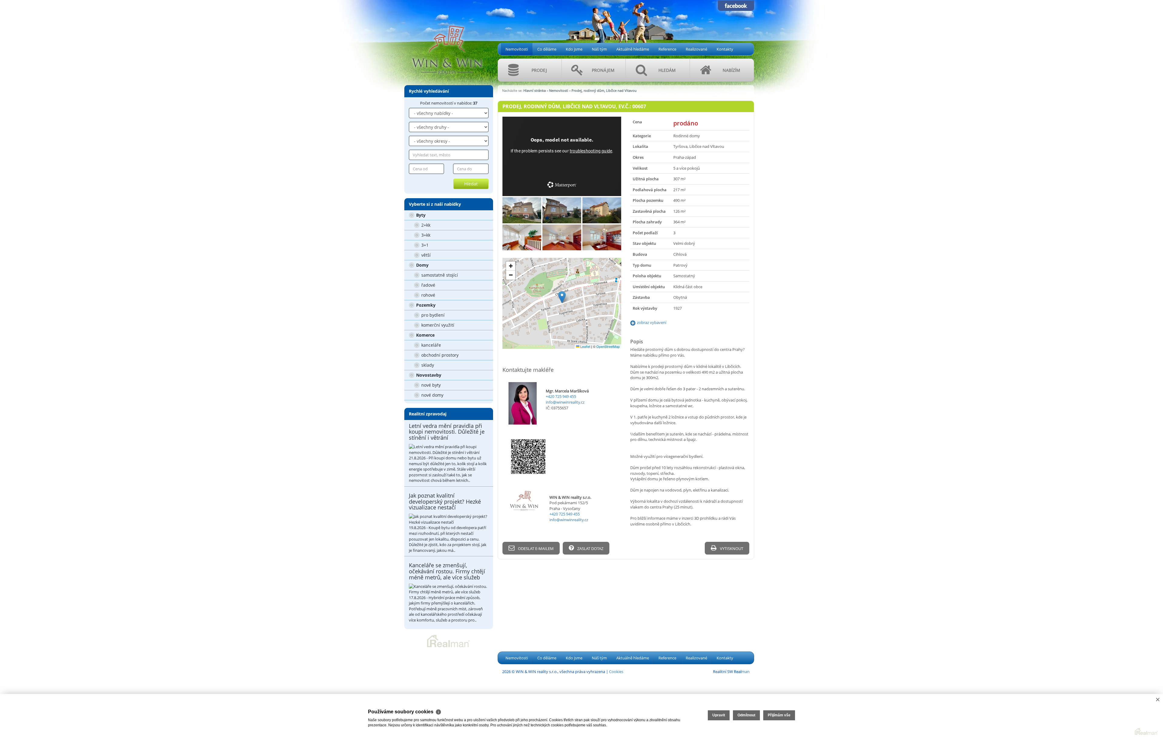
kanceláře (430, 345)
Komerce (425, 335)
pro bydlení (432, 315)
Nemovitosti (516, 49)
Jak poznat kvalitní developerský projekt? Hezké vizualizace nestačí (445, 501)
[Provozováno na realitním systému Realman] (448, 640)
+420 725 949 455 (561, 396)
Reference (667, 49)
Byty (420, 215)
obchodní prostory (439, 355)
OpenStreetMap (608, 346)
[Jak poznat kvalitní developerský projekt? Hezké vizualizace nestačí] (449, 519)
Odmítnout (746, 715)
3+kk (425, 235)
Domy (422, 265)
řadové (427, 285)
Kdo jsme (574, 49)
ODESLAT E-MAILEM (535, 548)
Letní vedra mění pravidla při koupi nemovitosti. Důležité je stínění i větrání (447, 432)
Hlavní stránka (534, 90)
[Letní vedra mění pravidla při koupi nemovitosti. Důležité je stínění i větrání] (449, 449)
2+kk (425, 225)
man (742, 671)
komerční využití (437, 325)
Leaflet (584, 346)
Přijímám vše (779, 715)
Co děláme (546, 49)
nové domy (431, 395)
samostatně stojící (439, 275)
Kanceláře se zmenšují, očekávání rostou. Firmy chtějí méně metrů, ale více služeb (447, 571)
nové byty (430, 385)
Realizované (696, 49)
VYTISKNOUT (731, 548)
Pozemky (425, 305)
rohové (427, 295)
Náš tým (599, 49)
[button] (562, 297)
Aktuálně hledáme (632, 49)
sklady (427, 365)
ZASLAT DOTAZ (589, 548)
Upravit (718, 715)
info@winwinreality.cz (565, 402)
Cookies (616, 671)
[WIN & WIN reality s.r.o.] (447, 40)
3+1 (424, 245)
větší (425, 255)
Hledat (471, 184)
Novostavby (428, 375)
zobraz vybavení (651, 322)
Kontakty (725, 49)
